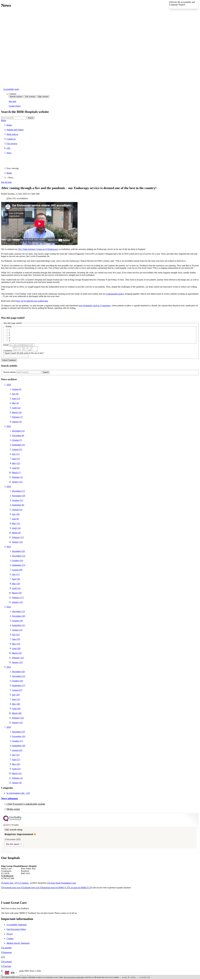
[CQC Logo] (12, 821)
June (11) (16, 459)
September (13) (18, 565)
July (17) (16, 454)
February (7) (17, 417)
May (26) (16, 764)
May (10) (16, 583)
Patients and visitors (15, 130)
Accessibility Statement (17, 924)
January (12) (17, 542)
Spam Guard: (24, 353)
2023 (9, 546)
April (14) (16, 528)
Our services (12, 143)
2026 (9, 384)
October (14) (17, 560)
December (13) (18, 611)
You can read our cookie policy (74, 977)
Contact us (11, 139)
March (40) (17, 713)
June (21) (16, 699)
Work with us (12, 134)
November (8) (18, 435)
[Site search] (13, 117)
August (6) (16, 389)
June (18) (16, 579)
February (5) (17, 477)
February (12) (18, 658)
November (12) (18, 676)
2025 (9, 426)
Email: (6, 345)
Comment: (7, 350)
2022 (9, 607)
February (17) (18, 537)
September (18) (18, 745)
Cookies (10, 938)
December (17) (18, 491)
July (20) (16, 695)
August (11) (17, 449)
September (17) (18, 685)
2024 (9, 486)
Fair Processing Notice (16, 929)
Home (9, 125)
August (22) (17, 750)
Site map (12, 101)
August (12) (17, 509)
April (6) (15, 468)
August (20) (17, 570)
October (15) (17, 500)
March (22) (17, 773)
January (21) (17, 662)
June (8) (15, 519)
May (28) (16, 704)
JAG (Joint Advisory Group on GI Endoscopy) (38, 249)
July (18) (16, 514)
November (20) (18, 616)
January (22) (17, 722)
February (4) (17, 778)
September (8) (18, 505)
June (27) (16, 759)
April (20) (16, 648)
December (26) (18, 671)
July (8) (15, 394)
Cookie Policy (15, 106)
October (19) (17, 620)
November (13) (18, 556)
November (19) (18, 496)
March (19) (17, 593)
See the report (12, 844)
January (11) (17, 482)
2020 (9, 727)
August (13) (17, 630)
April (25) (16, 769)
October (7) (17, 440)
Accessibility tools (11, 89)
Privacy (10, 934)
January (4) (17, 421)
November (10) (18, 736)
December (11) (18, 431)
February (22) (18, 718)
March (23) (17, 653)
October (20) (17, 681)
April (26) (16, 708)
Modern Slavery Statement (18, 943)
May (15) (16, 523)
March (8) (16, 533)
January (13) (17, 602)
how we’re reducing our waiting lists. (32, 301)
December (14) (18, 732)
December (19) (18, 551)
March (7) (16, 472)
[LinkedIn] (6, 948)
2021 (9, 667)
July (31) (16, 755)
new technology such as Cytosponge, (95, 305)
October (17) (17, 741)
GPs (8, 148)
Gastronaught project (115, 294)
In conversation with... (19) (18, 793)
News (9, 153)
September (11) (18, 445)
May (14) (16, 644)
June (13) (16, 398)
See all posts (6, 182)
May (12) (16, 463)
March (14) (17, 412)
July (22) (16, 634)
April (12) (16, 408)
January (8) (17, 782)
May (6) (15, 403)
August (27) (17, 690)
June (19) (16, 639)
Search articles (9, 372)
